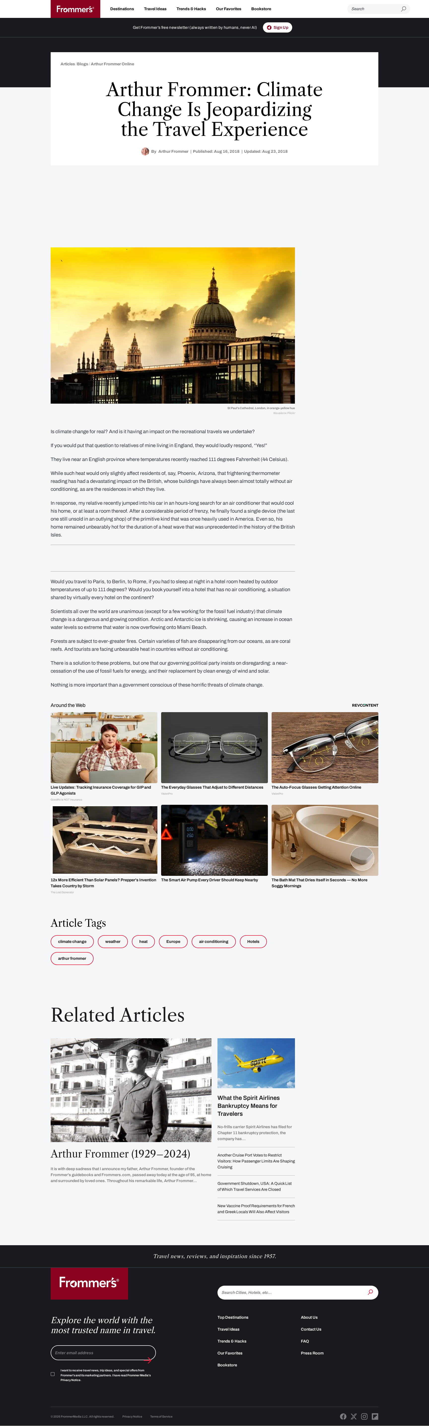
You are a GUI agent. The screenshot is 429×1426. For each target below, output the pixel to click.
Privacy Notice (132, 1416)
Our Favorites (228, 9)
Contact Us (311, 1329)
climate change (72, 941)
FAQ (305, 1341)
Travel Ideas (155, 9)
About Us (309, 1317)
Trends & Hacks (191, 9)
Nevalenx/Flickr (284, 413)
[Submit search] (405, 9)
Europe (173, 941)
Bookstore (261, 9)
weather (112, 941)
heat (143, 941)
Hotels (253, 941)
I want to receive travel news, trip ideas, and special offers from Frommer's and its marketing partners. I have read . (106, 1375)
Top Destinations (233, 1317)
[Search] (370, 1292)
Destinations (122, 9)
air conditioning (213, 941)
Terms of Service (161, 1416)
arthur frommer (72, 958)
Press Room (312, 1353)
